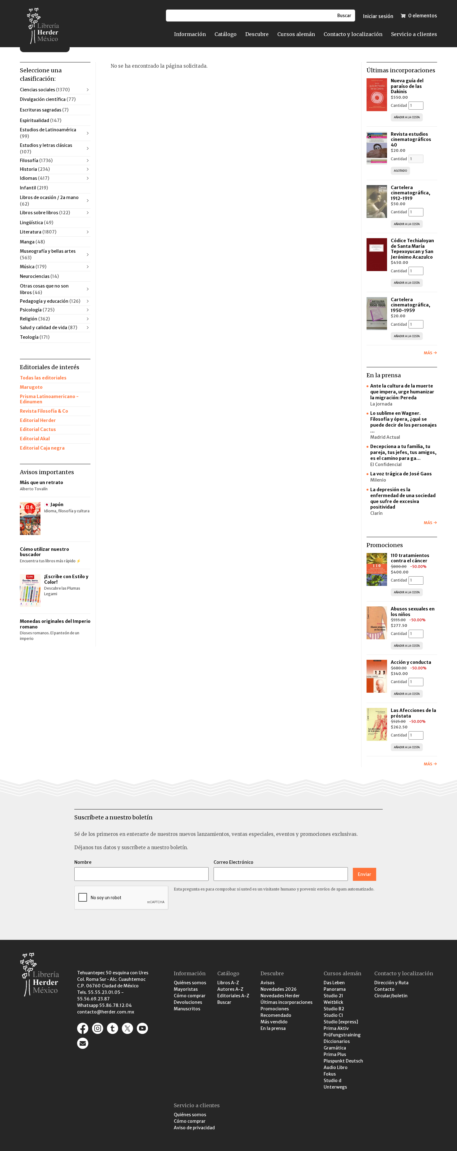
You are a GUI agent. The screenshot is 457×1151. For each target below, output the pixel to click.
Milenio (378, 480)
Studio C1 (333, 1015)
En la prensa (273, 1028)
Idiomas (34, 178)
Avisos (268, 983)
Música (33, 267)
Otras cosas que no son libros (44, 289)
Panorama (335, 989)
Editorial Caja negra (42, 448)
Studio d (332, 1080)
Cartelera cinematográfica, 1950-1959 (410, 305)
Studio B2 (334, 1009)
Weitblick (333, 1002)
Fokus (330, 1074)
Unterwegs (335, 1087)
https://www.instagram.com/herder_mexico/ (97, 1028)
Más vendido (274, 1022)
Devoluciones (188, 1002)
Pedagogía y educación (50, 301)
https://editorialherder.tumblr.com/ (112, 1028)
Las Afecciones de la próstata (413, 713)
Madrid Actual (385, 437)
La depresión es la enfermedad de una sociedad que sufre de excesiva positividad (403, 498)
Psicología (37, 310)
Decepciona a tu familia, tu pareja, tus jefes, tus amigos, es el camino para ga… (403, 452)
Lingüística (36, 222)
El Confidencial (386, 464)
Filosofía (36, 160)
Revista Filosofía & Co (44, 411)
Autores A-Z (230, 989)
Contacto (384, 989)
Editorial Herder (38, 420)
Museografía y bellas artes (48, 254)
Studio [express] (341, 1022)
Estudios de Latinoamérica (48, 133)
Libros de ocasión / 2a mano (49, 201)
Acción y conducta (411, 662)
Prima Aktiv (336, 1028)
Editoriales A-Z (233, 996)
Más (428, 353)
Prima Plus (335, 1054)
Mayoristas (186, 989)
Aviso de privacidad (194, 1128)
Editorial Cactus (38, 429)
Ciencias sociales (45, 90)
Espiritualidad (40, 120)
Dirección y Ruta (391, 983)
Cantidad (399, 105)
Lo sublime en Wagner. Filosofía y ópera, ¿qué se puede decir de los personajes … (403, 422)
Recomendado (276, 1015)
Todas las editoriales (43, 378)
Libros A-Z (228, 983)
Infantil (34, 188)
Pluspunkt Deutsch (343, 1061)
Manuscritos (187, 1009)
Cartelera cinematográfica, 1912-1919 (410, 193)
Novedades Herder (280, 996)
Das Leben (334, 983)
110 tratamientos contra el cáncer (410, 558)
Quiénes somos (190, 983)
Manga (32, 242)
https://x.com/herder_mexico (127, 1028)
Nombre (82, 862)
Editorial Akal (35, 439)
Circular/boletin (391, 996)
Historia (35, 169)
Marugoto (31, 387)
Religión (35, 319)
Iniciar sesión (378, 16)
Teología (34, 337)
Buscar (224, 1002)
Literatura (38, 232)
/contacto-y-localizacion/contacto (82, 1043)
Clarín (376, 513)
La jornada (381, 404)
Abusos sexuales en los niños (413, 611)
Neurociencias (39, 276)
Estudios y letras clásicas (46, 149)
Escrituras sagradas (44, 110)
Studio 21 (333, 996)
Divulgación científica (48, 99)
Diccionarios (337, 1041)
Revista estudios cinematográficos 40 (411, 139)
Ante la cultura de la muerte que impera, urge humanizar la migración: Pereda (402, 392)
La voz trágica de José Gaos (401, 474)
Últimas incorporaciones (286, 1002)
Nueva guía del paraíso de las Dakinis (407, 86)
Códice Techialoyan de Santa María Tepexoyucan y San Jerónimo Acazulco (412, 249)
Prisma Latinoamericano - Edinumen (49, 399)
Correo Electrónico (233, 862)
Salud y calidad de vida (48, 327)
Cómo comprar (189, 996)
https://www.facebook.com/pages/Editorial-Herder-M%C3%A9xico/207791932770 (82, 1028)
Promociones (275, 1009)
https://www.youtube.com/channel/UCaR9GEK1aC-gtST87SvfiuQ (142, 1028)
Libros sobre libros (45, 212)
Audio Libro (336, 1067)
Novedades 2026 (279, 989)
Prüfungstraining (342, 1035)
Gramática (335, 1048)
